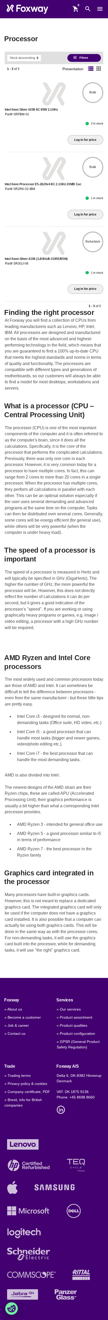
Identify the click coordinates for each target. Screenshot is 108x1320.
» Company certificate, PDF (27, 1092)
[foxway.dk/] (27, 9)
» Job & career (16, 1026)
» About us (13, 1009)
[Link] (62, 1110)
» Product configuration (76, 1034)
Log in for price (85, 140)
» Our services (69, 1009)
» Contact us (14, 1034)
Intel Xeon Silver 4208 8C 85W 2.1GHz (31, 109)
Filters (81, 57)
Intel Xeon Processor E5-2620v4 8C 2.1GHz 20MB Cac (43, 184)
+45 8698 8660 (82, 1097)
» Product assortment (74, 1017)
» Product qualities (72, 1026)
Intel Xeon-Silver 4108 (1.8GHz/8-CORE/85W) (36, 259)
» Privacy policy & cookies (25, 1084)
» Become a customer (22, 1017)
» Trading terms (17, 1076)
